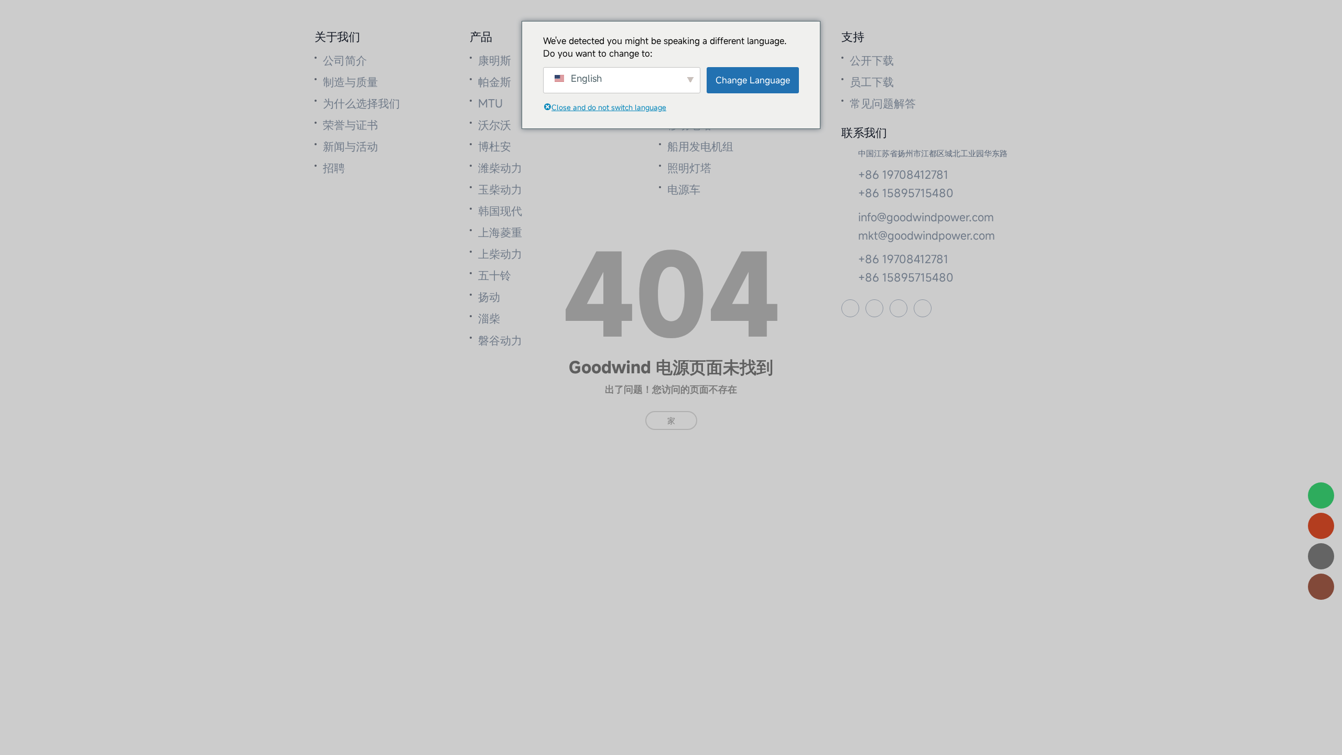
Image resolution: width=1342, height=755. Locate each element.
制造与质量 (350, 81)
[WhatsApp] (1321, 495)
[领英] (923, 308)
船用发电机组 (700, 146)
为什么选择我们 (361, 103)
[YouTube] (874, 308)
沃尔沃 (494, 124)
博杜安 (494, 146)
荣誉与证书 (350, 124)
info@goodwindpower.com (926, 217)
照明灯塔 (689, 167)
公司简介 (345, 60)
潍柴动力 (500, 167)
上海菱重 (500, 232)
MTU (490, 103)
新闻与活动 (350, 146)
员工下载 (872, 81)
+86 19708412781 (903, 174)
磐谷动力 (500, 340)
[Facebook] (850, 308)
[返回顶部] (1321, 587)
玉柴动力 (500, 189)
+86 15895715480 (906, 193)
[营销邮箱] (1321, 526)
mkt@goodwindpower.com (926, 235)
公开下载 (872, 60)
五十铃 (494, 275)
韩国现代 (500, 210)
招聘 (334, 167)
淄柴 (489, 318)
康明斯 (494, 60)
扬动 (489, 296)
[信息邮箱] (1321, 556)
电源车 (683, 189)
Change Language (753, 80)
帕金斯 (494, 81)
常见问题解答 (883, 103)
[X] (898, 308)
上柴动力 (500, 253)
